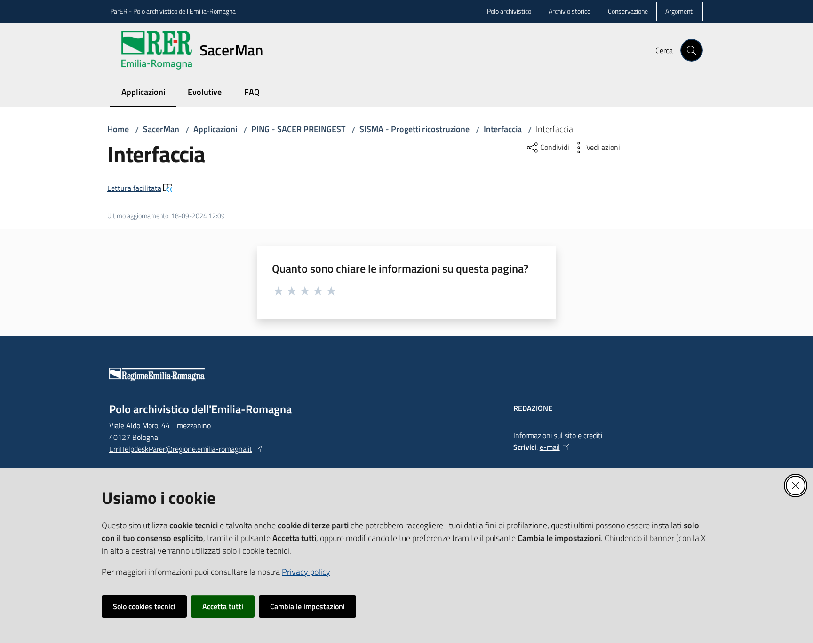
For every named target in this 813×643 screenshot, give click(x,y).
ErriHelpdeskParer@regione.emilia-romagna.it (180, 449)
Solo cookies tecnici (144, 606)
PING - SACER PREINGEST (298, 129)
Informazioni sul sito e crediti (557, 435)
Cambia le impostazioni (307, 606)
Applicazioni (215, 129)
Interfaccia (503, 129)
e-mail (550, 447)
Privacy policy (306, 571)
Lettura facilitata (134, 188)
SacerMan (161, 129)
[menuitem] (697, 99)
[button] (691, 50)
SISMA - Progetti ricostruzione (414, 129)
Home (118, 129)
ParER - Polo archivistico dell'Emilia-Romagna (173, 11)
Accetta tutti (222, 606)
